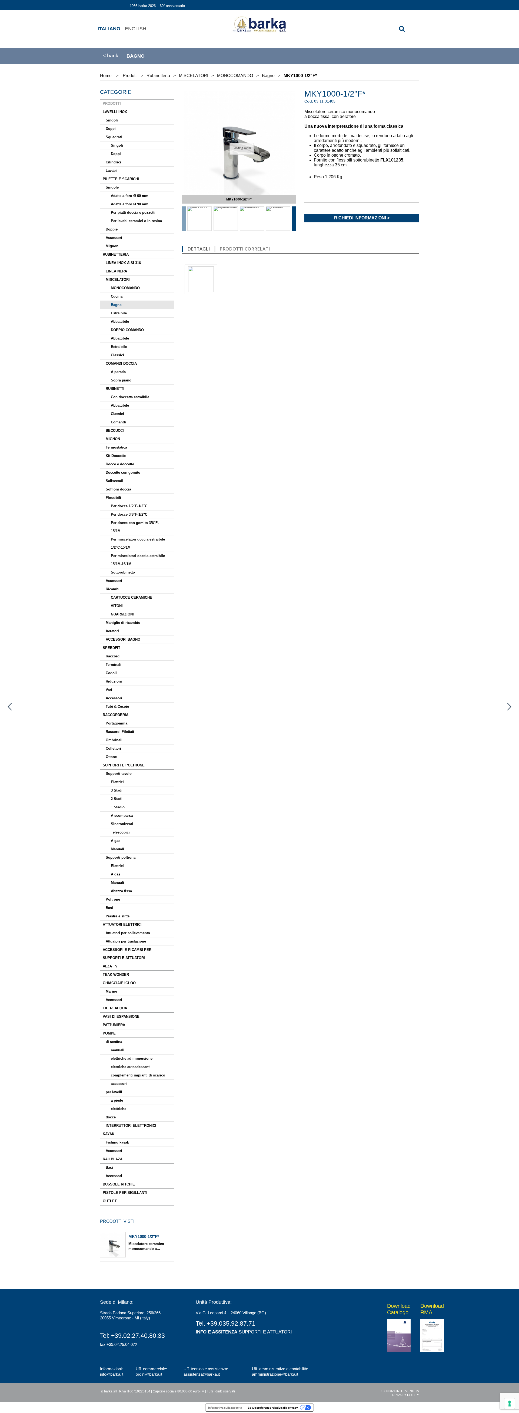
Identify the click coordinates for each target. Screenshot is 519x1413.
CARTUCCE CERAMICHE (131, 597)
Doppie (112, 229)
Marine (111, 991)
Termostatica (116, 447)
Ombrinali (114, 740)
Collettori (113, 748)
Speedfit (111, 648)
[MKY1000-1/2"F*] (199, 218)
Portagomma (116, 723)
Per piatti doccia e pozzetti (133, 212)
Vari (109, 690)
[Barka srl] (259, 24)
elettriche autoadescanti (131, 1067)
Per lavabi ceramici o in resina (136, 221)
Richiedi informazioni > (362, 218)
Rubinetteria (116, 254)
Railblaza (112, 1159)
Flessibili (113, 498)
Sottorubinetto (123, 572)
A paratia (118, 372)
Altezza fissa (121, 891)
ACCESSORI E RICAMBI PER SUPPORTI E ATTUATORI (127, 954)
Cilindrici (113, 162)
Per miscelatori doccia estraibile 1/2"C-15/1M (138, 543)
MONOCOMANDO (125, 288)
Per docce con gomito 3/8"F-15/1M (135, 527)
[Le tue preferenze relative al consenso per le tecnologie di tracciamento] (509, 1403)
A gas (115, 841)
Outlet (110, 1201)
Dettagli (198, 249)
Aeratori (112, 631)
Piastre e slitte (117, 916)
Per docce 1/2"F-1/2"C (129, 506)
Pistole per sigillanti (125, 1193)
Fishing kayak (117, 1142)
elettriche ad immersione (131, 1058)
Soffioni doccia (118, 489)
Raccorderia (115, 715)
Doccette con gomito (123, 472)
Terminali (113, 665)
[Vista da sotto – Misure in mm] (252, 218)
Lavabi (111, 171)
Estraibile (119, 313)
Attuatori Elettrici (122, 925)
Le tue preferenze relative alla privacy (273, 1407)
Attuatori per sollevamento (128, 933)
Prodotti (112, 103)
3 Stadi (116, 790)
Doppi (111, 129)
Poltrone (113, 899)
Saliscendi (114, 481)
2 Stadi (116, 799)
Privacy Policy (405, 1395)
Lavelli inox (115, 112)
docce (111, 1117)
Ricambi (112, 589)
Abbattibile (120, 322)
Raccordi (113, 656)
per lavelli (114, 1092)
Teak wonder (116, 975)
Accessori (114, 238)
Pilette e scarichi (121, 179)
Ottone (111, 757)
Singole (112, 187)
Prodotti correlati (244, 249)
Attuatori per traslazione (126, 941)
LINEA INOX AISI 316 (123, 263)
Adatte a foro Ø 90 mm (129, 204)
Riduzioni (114, 681)
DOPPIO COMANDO (127, 330)
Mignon (112, 246)
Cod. (308, 101)
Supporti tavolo (119, 774)
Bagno (116, 305)
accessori (119, 1084)
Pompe (109, 1033)
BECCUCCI (115, 431)
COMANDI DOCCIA (121, 363)
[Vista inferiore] (278, 218)
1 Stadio (118, 807)
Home (106, 75)
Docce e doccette (120, 464)
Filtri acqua (115, 1008)
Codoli (111, 673)
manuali (117, 1050)
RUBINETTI (115, 389)
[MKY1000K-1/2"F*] (9, 706)
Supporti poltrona (120, 857)
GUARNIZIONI (122, 614)
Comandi (118, 422)
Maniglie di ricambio (123, 623)
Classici (117, 355)
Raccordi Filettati (120, 732)
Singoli (112, 120)
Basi (109, 908)
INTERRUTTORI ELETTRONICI (131, 1126)
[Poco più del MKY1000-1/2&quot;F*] (113, 1244)
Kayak (108, 1134)
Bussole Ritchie (119, 1184)
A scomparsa (122, 815)
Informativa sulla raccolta (225, 1407)
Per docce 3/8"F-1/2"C (129, 514)
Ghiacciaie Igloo (119, 983)
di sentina (114, 1042)
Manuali (117, 849)
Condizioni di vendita (400, 1391)
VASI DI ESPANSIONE (121, 1017)
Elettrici (117, 782)
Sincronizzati (122, 824)
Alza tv (110, 966)
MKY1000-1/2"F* (143, 1236)
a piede (117, 1100)
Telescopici (120, 832)
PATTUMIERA (114, 1025)
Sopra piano (121, 380)
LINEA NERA (116, 271)
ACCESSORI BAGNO (123, 639)
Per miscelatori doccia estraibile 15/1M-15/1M (138, 560)
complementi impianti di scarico (138, 1075)
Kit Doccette (116, 456)
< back (110, 55)
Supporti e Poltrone (124, 765)
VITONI (117, 606)
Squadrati (114, 137)
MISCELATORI (118, 280)
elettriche (118, 1109)
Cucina (116, 296)
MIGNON (113, 439)
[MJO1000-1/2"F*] (509, 706)
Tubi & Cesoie (117, 706)
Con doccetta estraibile (130, 397)
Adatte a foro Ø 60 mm (129, 196)
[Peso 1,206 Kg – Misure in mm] (226, 218)
